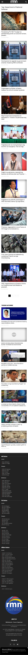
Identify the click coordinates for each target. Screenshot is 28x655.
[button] (2, 2)
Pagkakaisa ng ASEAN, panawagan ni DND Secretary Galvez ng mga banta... (13, 200)
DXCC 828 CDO (5, 482)
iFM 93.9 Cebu (5, 520)
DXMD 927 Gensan (6, 487)
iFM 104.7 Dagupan (6, 507)
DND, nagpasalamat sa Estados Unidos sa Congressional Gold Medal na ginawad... (13, 285)
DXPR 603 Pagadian (6, 493)
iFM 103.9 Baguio (5, 506)
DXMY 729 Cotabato (6, 483)
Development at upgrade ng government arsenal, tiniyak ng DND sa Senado (13, 62)
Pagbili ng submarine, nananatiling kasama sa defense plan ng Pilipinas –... (14, 173)
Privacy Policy (5, 652)
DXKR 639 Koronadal (6, 490)
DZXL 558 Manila (5, 462)
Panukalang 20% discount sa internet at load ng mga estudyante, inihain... (14, 322)
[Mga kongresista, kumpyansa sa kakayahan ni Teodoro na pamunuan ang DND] (14, 105)
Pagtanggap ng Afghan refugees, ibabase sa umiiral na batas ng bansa (12, 89)
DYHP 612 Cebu (5, 470)
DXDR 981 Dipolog (6, 486)
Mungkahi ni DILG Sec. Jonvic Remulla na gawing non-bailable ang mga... (12, 364)
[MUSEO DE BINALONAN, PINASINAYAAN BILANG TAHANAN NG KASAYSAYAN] (14, 335)
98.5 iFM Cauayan (6, 513)
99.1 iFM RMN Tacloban (7, 523)
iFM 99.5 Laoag (5, 509)
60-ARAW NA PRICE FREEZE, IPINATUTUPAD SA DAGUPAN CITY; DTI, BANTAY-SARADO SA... (13, 404)
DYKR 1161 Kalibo (6, 473)
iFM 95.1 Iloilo (5, 522)
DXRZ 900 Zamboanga (7, 496)
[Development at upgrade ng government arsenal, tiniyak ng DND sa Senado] (14, 50)
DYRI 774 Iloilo (5, 472)
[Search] (26, 2)
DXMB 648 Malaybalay (7, 492)
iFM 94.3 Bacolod (6, 519)
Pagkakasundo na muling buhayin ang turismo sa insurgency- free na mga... (13, 145)
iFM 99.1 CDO (5, 530)
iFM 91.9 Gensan (5, 533)
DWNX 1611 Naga (6, 463)
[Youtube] (17, 644)
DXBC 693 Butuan (6, 480)
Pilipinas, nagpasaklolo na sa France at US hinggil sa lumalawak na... (13, 228)
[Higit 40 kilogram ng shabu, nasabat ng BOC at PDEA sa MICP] (14, 437)
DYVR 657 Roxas (5, 475)
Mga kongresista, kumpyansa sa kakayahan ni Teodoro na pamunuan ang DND (13, 117)
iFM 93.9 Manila (5, 510)
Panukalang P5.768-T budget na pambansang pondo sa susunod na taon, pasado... (13, 33)
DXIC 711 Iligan (5, 489)
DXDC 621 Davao (5, 485)
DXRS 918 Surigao (6, 495)
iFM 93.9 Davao (5, 532)
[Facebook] (10, 644)
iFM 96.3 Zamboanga (6, 534)
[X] (14, 644)
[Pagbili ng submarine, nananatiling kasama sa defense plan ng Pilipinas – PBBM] (14, 161)
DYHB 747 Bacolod (6, 469)
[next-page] (18, 296)
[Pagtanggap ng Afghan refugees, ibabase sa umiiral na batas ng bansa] (14, 77)
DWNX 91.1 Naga (5, 511)
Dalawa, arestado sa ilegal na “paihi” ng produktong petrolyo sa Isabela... (11, 425)
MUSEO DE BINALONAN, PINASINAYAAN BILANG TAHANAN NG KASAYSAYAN (12, 343)
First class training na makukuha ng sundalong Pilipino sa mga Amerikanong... (12, 256)
